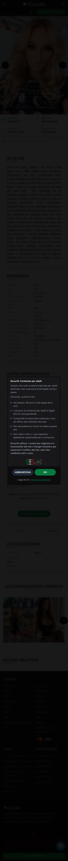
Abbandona (23, 472)
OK (45, 472)
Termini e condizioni (40, 479)
